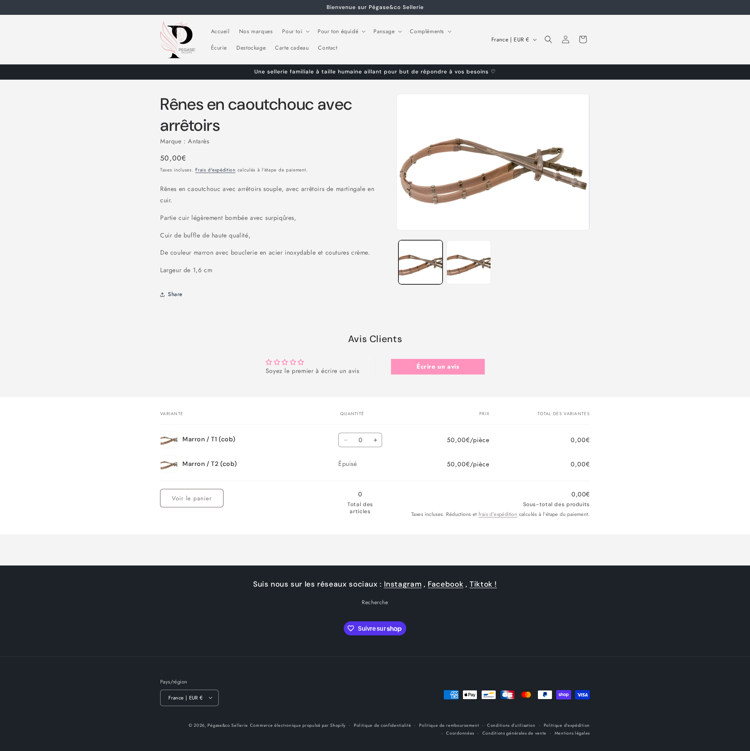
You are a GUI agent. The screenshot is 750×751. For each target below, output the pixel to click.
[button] (295, 31)
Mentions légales (572, 733)
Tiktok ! (483, 584)
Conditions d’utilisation (511, 725)
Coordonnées (460, 733)
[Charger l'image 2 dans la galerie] (468, 262)
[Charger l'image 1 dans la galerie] (420, 262)
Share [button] (175, 294)
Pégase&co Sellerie (227, 725)
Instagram (403, 584)
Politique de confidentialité (382, 725)
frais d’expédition (498, 514)
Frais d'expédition (215, 169)
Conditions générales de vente (514, 733)
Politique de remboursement (449, 725)
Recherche (375, 603)
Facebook (445, 584)
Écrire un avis (437, 366)
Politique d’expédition (567, 725)
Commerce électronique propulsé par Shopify (298, 725)
